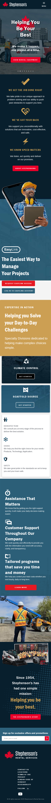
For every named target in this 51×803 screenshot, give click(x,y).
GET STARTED (25, 376)
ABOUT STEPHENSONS (25, 168)
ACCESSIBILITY (24, 784)
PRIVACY (21, 777)
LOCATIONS (23, 772)
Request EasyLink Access (18, 283)
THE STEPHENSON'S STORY (25, 717)
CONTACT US (23, 769)
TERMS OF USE (24, 774)
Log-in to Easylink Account (19, 291)
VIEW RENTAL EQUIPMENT (25, 60)
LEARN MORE (21, 587)
